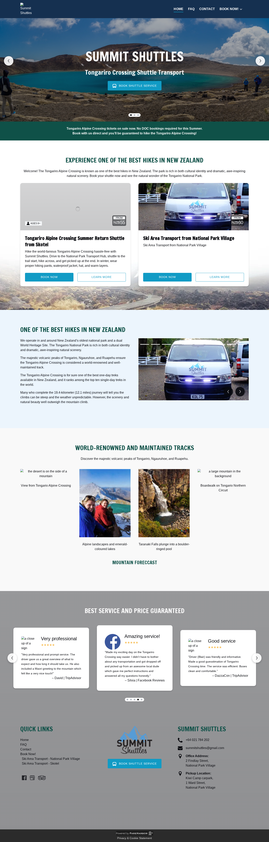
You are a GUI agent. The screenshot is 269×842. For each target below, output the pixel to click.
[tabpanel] (193, 369)
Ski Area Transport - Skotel (40, 763)
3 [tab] (166, 344)
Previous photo (228, 391)
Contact (207, 9)
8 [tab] (220, 344)
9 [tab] (231, 344)
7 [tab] (209, 344)
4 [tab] (177, 344)
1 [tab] (144, 344)
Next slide (260, 61)
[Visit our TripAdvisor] (42, 777)
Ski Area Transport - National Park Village (51, 758)
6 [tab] (199, 344)
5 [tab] (188, 344)
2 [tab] (155, 344)
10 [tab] (242, 344)
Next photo (240, 391)
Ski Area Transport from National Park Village (188, 238)
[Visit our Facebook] (24, 777)
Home (178, 9)
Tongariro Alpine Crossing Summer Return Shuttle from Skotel (74, 241)
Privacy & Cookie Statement (134, 838)
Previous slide (8, 61)
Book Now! (28, 754)
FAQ (191, 9)
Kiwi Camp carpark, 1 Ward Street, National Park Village (200, 782)
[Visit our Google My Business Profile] (32, 777)
